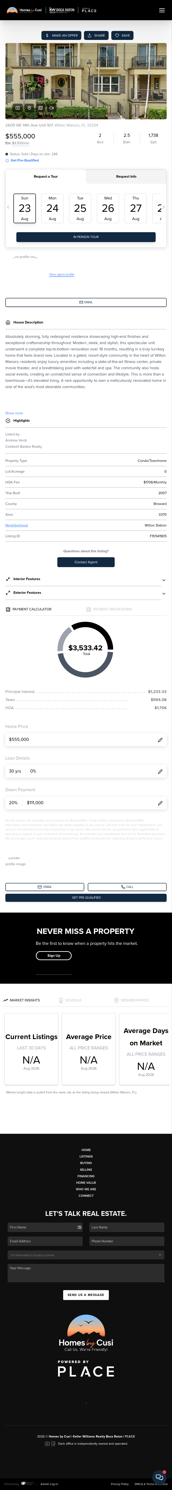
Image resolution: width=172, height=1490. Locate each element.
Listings (86, 1156)
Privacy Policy (120, 1484)
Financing (86, 1176)
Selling (86, 1170)
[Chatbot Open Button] (159, 1477)
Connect (86, 1196)
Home (86, 1150)
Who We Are (86, 1189)
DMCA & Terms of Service (151, 1484)
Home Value (86, 1183)
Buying (86, 1163)
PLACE (130, 1436)
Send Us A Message (86, 1295)
